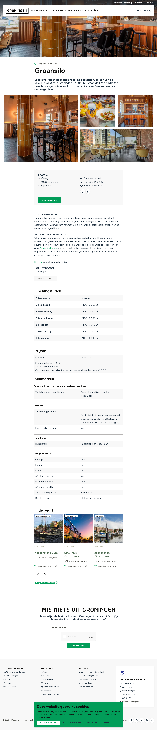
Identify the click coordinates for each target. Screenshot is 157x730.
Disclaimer (15, 720)
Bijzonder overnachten (50, 686)
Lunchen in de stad (86, 683)
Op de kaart (149, 3)
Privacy (25, 720)
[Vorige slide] (38, 574)
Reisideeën (84, 668)
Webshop (118, 3)
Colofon (33, 720)
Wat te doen (48, 668)
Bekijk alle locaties (45, 582)
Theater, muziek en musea (51, 694)
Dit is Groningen (13, 668)
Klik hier (38, 262)
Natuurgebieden (9, 686)
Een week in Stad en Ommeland (91, 672)
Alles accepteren (48, 723)
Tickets (127, 3)
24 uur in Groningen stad (88, 676)
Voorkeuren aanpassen (98, 723)
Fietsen (44, 672)
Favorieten (137, 3)
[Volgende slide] (45, 574)
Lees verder (43, 279)
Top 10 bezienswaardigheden (14, 672)
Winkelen (44, 683)
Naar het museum (85, 686)
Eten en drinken (47, 679)
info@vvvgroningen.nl (131, 701)
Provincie (6, 679)
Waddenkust (8, 683)
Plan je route (44, 185)
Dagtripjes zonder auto (87, 679)
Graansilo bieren (48, 248)
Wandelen (45, 676)
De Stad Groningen (10, 676)
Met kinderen (46, 690)
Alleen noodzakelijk (73, 723)
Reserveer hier (49, 200)
